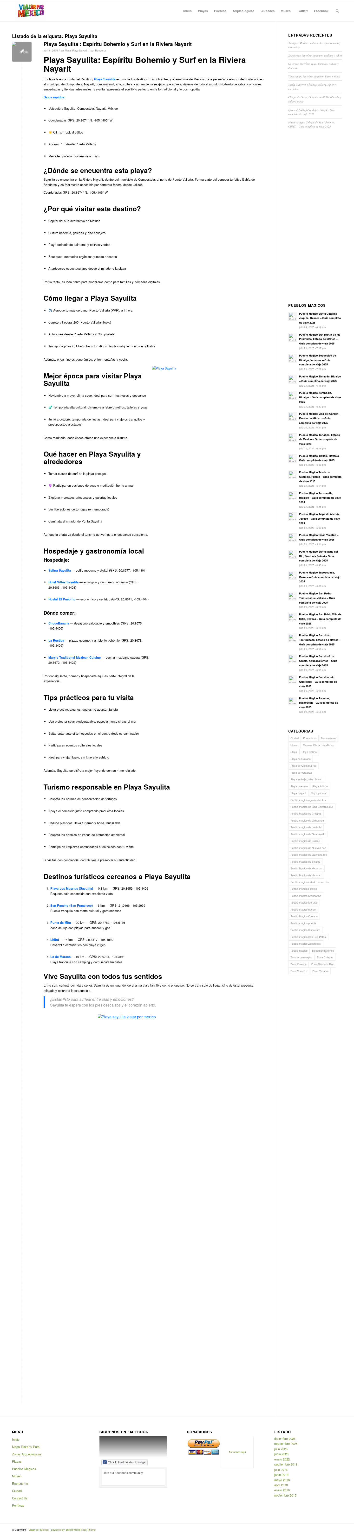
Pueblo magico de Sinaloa (305, 861)
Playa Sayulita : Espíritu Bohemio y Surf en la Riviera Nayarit (118, 43)
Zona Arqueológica (301, 957)
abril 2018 (281, 1485)
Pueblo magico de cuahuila (305, 827)
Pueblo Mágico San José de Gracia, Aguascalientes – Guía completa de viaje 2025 (318, 660)
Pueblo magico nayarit (303, 909)
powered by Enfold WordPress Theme (73, 1529)
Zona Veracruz (299, 971)
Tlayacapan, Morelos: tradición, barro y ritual (314, 76)
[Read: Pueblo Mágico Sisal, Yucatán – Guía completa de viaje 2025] (292, 537)
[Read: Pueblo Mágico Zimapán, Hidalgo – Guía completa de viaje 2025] (292, 379)
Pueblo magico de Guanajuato (307, 834)
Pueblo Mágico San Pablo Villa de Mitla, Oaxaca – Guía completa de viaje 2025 (320, 618)
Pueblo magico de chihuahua (307, 820)
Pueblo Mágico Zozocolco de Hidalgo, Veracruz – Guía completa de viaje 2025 (317, 360)
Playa (68, 50)
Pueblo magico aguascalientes (308, 800)
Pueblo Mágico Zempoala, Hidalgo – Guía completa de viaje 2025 (320, 397)
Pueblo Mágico (299, 950)
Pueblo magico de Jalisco (305, 841)
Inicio (16, 1439)
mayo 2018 (282, 1480)
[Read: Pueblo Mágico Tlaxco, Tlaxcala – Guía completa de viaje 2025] (292, 458)
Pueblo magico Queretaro (305, 930)
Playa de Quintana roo (303, 765)
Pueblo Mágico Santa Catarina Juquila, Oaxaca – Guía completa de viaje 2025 (320, 318)
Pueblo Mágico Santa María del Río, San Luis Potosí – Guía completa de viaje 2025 (318, 556)
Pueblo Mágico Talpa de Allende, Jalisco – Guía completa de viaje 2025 (319, 518)
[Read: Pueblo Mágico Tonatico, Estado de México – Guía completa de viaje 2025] (292, 437)
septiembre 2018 (285, 1464)
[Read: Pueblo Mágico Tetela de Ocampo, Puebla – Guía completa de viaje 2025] (292, 475)
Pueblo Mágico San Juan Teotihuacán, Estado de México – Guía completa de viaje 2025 (320, 639)
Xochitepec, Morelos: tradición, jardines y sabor (315, 55)
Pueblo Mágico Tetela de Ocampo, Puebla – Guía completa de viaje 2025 (320, 476)
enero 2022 (282, 1459)
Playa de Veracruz (301, 772)
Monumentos (328, 738)
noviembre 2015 (285, 1495)
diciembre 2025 (284, 1438)
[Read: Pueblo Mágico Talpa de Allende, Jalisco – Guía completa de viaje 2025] (292, 516)
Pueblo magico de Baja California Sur (311, 807)
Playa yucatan (319, 793)
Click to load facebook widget (127, 1462)
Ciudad (294, 738)
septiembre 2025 (285, 1443)
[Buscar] (337, 10)
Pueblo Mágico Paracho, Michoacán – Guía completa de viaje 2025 (318, 702)
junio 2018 (281, 1474)
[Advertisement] (315, 217)
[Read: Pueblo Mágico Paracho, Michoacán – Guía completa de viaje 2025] (292, 701)
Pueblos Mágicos (24, 1468)
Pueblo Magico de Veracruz (306, 868)
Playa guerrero (299, 786)
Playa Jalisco (320, 786)
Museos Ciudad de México (318, 745)
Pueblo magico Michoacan (305, 896)
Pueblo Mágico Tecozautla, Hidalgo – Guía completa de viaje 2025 (320, 497)
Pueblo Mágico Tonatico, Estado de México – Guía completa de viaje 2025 (319, 439)
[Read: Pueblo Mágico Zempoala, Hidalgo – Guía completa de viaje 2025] (292, 395)
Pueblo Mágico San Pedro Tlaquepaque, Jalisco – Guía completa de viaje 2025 (317, 598)
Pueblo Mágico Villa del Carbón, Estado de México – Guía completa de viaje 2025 (319, 418)
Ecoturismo (309, 738)
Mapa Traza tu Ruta (25, 1446)
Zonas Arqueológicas (26, 1454)
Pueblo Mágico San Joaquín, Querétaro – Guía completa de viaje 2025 (318, 681)
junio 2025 (281, 1454)
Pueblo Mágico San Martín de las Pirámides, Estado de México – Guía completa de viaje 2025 (319, 339)
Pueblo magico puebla (303, 923)
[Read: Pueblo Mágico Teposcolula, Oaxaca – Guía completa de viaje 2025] (292, 575)
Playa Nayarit (79, 50)
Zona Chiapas (325, 957)
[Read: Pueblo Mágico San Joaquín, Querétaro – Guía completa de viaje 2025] (292, 680)
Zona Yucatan (320, 971)
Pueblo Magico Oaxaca (304, 916)
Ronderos (100, 50)
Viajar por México (38, 1529)
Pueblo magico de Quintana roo (308, 854)
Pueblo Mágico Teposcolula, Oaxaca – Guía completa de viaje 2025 (319, 577)
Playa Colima (309, 752)
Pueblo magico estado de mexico (309, 882)
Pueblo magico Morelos (304, 902)
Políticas (18, 1505)
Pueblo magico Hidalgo (303, 889)
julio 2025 (281, 1449)
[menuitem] (187, 10)
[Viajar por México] (31, 10)
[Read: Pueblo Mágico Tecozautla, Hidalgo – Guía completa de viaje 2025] (292, 495)
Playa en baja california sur (306, 779)
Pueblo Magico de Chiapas (305, 813)
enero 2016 (282, 1490)
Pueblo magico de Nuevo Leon (308, 848)
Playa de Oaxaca (300, 759)
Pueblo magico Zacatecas (305, 943)
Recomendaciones (323, 950)
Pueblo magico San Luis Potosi (308, 937)
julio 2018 (281, 1469)
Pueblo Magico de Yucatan (305, 875)
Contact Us (20, 1498)
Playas (17, 1461)
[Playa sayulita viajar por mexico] (22, 52)
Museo (294, 745)
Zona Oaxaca (298, 964)
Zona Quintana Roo (322, 964)
